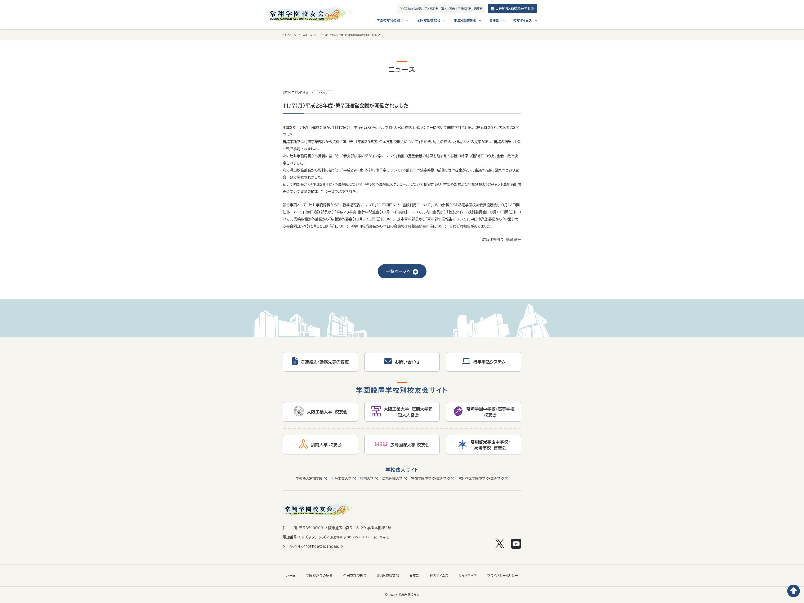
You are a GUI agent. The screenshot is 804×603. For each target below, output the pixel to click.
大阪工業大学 (341, 478)
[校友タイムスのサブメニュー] (536, 20)
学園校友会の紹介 (319, 575)
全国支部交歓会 (355, 575)
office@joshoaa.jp (325, 546)
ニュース (307, 34)
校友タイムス (439, 575)
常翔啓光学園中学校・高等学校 (481, 478)
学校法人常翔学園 (309, 478)
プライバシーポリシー (502, 575)
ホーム (290, 575)
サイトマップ (468, 575)
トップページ (289, 34)
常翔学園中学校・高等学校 (430, 478)
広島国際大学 (392, 478)
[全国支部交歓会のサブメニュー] (444, 20)
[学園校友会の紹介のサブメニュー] (407, 20)
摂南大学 (367, 478)
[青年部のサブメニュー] (503, 20)
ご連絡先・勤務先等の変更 (514, 8)
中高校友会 (464, 8)
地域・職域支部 (388, 575)
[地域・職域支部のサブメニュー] (480, 20)
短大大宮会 (448, 8)
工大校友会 (431, 8)
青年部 (414, 575)
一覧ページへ (398, 271)
